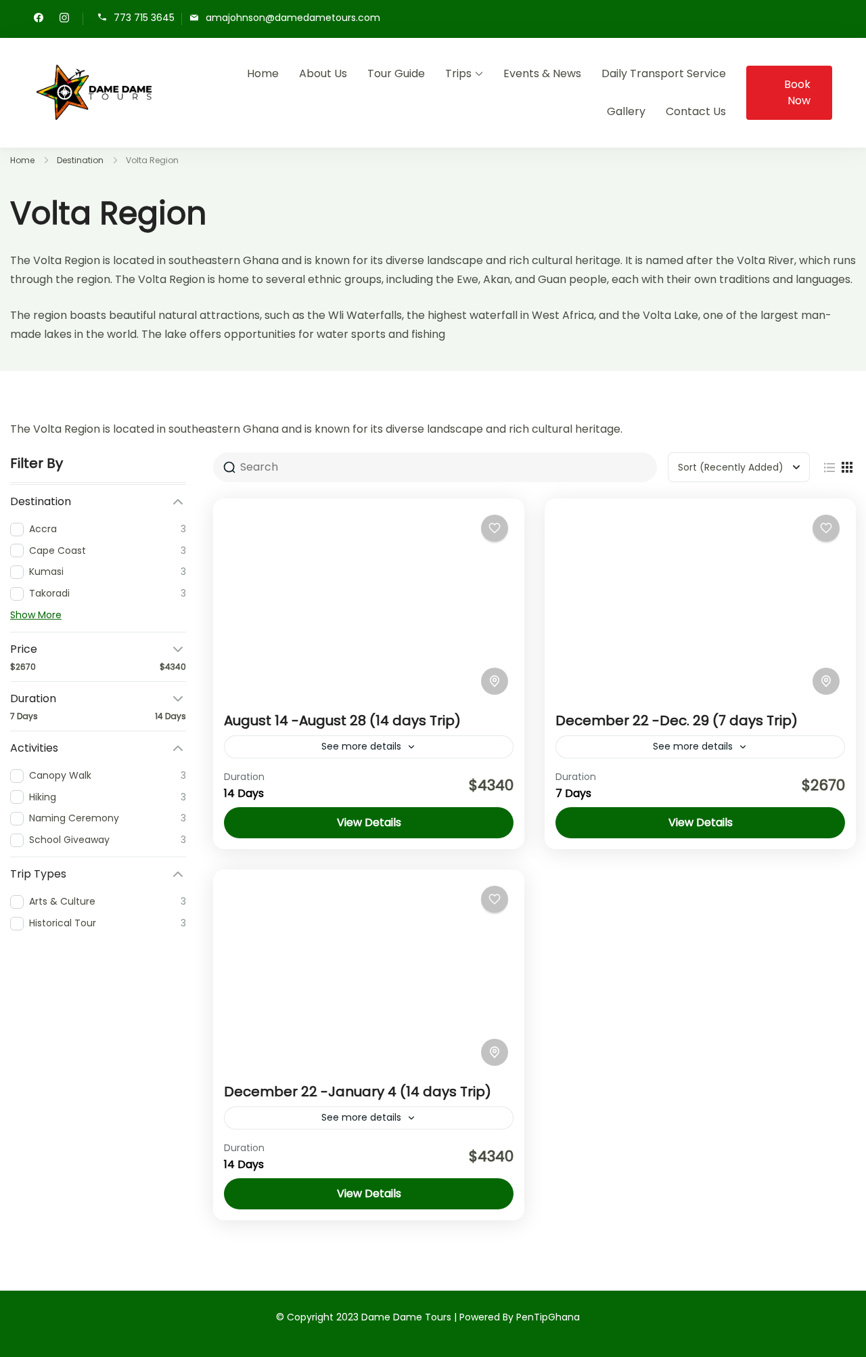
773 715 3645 (144, 18)
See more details (361, 746)
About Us (323, 73)
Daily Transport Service (663, 73)
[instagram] (64, 19)
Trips (458, 73)
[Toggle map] (494, 681)
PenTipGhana (548, 1317)
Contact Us (696, 111)
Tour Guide (396, 73)
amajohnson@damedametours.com (293, 18)
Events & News (542, 73)
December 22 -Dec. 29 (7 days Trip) (676, 720)
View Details (369, 822)
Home (263, 73)
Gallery (626, 111)
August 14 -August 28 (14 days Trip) (342, 720)
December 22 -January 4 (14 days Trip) (357, 1091)
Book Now (797, 92)
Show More (36, 615)
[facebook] (38, 19)
